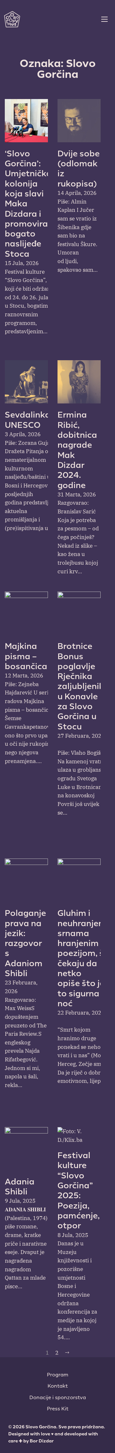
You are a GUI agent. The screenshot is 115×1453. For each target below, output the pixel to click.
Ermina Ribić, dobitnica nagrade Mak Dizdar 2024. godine (77, 450)
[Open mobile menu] (104, 19)
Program (57, 1375)
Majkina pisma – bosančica (26, 656)
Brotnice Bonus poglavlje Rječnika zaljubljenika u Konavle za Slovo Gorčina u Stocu (83, 686)
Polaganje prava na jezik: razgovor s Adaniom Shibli (25, 943)
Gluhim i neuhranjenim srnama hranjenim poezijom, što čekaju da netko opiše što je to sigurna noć (85, 958)
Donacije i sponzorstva (57, 1397)
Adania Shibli (19, 1186)
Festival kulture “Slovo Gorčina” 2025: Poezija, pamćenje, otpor (78, 1190)
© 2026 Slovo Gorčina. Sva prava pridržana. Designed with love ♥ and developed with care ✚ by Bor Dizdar (56, 1434)
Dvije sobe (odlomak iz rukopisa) (78, 168)
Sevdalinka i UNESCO (30, 420)
